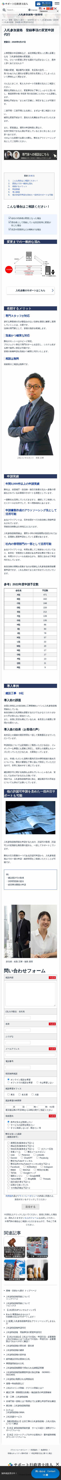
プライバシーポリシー (27, 1196)
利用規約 (10, 1196)
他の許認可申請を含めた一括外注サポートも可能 (30, 195)
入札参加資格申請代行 (16, 1328)
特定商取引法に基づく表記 (41, 1453)
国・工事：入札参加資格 (17, 1397)
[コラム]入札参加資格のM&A (15, 1411)
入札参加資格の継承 (15, 1350)
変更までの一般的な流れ (20, 183)
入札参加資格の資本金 (16, 1354)
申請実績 (14, 189)
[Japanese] (44, 8)
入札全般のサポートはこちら (30, 290)
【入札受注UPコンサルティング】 (21, 1310)
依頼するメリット (17, 186)
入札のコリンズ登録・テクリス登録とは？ (25, 1388)
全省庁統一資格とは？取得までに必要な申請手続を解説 (31, 1401)
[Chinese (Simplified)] (48, 8)
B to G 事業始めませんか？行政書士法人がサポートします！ (21, 1315)
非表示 (31, 176)
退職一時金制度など (15, 1383)
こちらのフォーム (30, 1218)
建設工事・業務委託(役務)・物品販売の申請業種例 (28, 1392)
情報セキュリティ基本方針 (18, 1453)
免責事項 (44, 1450)
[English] (41, 8)
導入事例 (14, 192)
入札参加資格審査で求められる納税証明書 (25, 1368)
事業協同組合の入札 (15, 1363)
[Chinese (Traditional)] (52, 8)
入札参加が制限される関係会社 (20, 1379)
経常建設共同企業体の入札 (18, 1359)
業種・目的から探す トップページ (21, 1290)
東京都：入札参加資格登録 (18, 1405)
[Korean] (55, 8)
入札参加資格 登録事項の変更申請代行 (24, 1332)
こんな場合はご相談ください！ (23, 181)
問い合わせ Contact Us (45, 1473)
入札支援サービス (14, 1417)
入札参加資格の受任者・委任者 (20, 1346)
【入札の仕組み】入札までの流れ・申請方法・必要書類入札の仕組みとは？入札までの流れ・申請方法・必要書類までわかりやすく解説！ (31, 1339)
